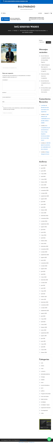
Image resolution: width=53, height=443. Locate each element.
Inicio (42, 382)
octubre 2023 (44, 252)
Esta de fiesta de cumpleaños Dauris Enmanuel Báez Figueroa (12, 19)
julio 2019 (43, 338)
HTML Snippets (21, 442)
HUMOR (42, 379)
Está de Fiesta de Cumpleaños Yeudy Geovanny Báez (10, 67)
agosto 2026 (44, 165)
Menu (4, 13)
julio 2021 (43, 285)
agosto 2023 (44, 257)
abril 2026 (43, 176)
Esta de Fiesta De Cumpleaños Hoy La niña (45, 83)
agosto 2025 (44, 198)
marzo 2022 (43, 277)
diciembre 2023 (44, 246)
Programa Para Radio (46, 393)
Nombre (4, 92)
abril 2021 (43, 293)
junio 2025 (43, 204)
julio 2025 (43, 201)
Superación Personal (45, 407)
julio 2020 (43, 316)
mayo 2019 (43, 344)
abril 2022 (43, 274)
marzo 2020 (43, 324)
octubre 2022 (44, 266)
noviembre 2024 (45, 218)
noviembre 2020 (44, 305)
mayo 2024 (43, 235)
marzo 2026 (43, 179)
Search (46, 13)
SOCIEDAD (43, 402)
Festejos (43, 377)
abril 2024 (43, 238)
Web (3, 101)
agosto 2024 (44, 226)
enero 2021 (43, 299)
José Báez (43, 105)
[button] (49, 439)
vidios (42, 413)
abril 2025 (43, 207)
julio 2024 (43, 229)
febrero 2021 (44, 296)
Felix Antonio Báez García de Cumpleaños (45, 76)
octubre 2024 (44, 221)
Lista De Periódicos (45, 385)
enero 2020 (43, 330)
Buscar (40, 40)
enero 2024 (43, 243)
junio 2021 (43, 288)
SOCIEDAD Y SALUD (45, 405)
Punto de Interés (45, 396)
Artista (42, 365)
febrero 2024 (44, 240)
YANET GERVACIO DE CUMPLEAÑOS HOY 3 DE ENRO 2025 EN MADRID (45, 118)
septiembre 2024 (45, 224)
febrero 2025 (44, 210)
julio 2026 (43, 168)
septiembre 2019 (45, 333)
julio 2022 (43, 271)
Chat (42, 368)
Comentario (5, 80)
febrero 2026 (44, 182)
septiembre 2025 (45, 196)
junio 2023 (43, 260)
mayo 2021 (43, 291)
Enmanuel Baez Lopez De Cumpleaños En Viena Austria (46, 90)
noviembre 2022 (44, 263)
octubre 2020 (44, 307)
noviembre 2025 (44, 190)
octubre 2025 (44, 193)
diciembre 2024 (44, 215)
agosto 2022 (44, 268)
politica (42, 391)
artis (42, 363)
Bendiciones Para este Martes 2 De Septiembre (45, 109)
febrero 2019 (44, 352)
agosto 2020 (44, 313)
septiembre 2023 (45, 254)
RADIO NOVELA (44, 399)
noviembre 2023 (44, 249)
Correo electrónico (6, 97)
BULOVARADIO (26, 7)
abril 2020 (43, 321)
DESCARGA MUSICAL (45, 374)
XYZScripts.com (31, 442)
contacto (43, 371)
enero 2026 (43, 185)
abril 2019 (43, 347)
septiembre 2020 (45, 310)
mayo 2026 (43, 173)
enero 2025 (43, 212)
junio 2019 (43, 341)
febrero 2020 (44, 327)
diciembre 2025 (44, 187)
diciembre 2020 (44, 302)
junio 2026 (43, 171)
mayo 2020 (43, 319)
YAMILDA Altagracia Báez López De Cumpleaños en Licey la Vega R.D (35, 19)
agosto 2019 (43, 335)
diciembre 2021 (44, 279)
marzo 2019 (43, 349)
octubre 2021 (44, 282)
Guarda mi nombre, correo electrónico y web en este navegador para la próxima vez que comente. (18, 108)
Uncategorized (44, 410)
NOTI (42, 388)
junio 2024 (43, 232)
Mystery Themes (23, 440)
